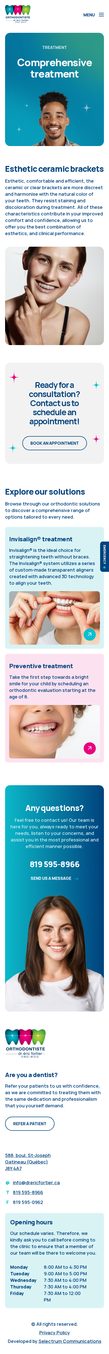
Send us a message (51, 878)
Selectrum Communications (70, 1341)
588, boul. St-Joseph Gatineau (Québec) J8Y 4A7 (28, 1161)
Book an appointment (54, 443)
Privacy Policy (54, 1333)
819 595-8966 (55, 864)
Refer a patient (29, 1123)
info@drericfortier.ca (36, 1182)
